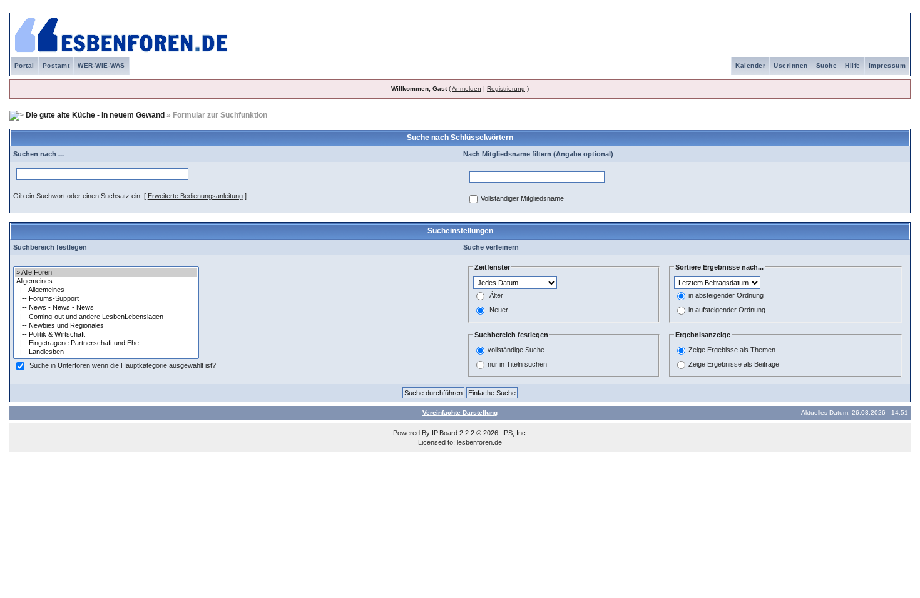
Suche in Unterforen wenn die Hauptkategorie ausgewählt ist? (122, 365)
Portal (24, 65)
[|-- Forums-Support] (106, 299)
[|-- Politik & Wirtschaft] (106, 334)
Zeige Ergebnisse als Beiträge (733, 364)
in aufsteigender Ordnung (726, 309)
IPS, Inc (514, 433)
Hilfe (853, 65)
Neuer (498, 309)
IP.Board (444, 433)
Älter (496, 295)
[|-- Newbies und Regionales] (106, 326)
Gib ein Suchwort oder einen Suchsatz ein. (77, 196)
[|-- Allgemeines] (106, 290)
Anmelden (466, 88)
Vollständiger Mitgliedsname (522, 198)
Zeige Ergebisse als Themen (731, 349)
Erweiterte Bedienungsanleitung (195, 196)
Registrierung (506, 88)
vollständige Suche (516, 349)
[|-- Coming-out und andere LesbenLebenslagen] (106, 317)
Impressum (887, 65)
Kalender (750, 65)
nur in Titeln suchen (517, 364)
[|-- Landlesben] (106, 352)
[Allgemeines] (106, 281)
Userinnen (791, 65)
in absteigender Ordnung (726, 295)
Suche (826, 65)
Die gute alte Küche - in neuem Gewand (95, 115)
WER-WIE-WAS (101, 65)
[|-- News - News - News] (106, 307)
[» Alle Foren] (106, 272)
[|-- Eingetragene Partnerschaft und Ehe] (106, 343)
